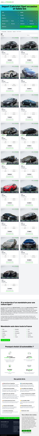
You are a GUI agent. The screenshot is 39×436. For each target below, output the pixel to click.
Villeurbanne (4, 331)
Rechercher (29, 26)
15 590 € (29, 145)
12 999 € (10, 88)
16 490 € (29, 260)
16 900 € (29, 88)
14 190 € (10, 60)
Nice (29, 331)
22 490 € (10, 288)
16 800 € (10, 174)
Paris (3, 329)
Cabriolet (14, 31)
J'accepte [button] (24, 430)
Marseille (17, 329)
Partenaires (16, 430)
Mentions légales (17, 427)
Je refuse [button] (28, 430)
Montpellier (17, 333)
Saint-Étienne (30, 336)
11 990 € (29, 117)
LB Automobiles (4, 31)
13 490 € (29, 203)
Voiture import (9, 31)
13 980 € (10, 145)
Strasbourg (30, 333)
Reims (3, 336)
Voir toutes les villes (5, 340)
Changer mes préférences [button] (27, 432)
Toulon (16, 336)
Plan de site (16, 429)
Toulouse (17, 331)
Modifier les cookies (17, 431)
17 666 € (29, 231)
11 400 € (10, 117)
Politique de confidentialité (18, 428)
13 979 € (29, 174)
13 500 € (10, 203)
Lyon (29, 329)
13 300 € (10, 231)
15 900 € (10, 260)
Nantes (3, 333)
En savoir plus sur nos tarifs (10, 91)
